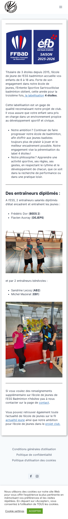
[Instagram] (37, 476)
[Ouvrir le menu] (60, 7)
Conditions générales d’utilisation (34, 449)
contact (44, 402)
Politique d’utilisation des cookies (34, 460)
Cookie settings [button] (14, 511)
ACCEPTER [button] (35, 511)
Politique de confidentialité (34, 454)
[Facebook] (31, 476)
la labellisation (34, 95)
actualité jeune (15, 420)
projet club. (52, 424)
